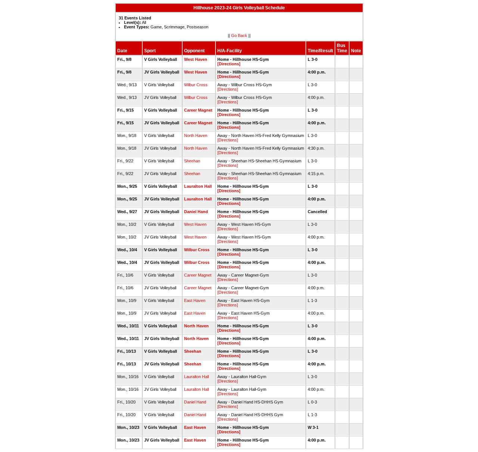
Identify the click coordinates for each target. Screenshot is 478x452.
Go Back (239, 35)
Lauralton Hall (198, 186)
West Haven (195, 59)
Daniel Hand (196, 211)
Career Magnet (198, 110)
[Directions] (228, 64)
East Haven (194, 300)
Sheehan (192, 161)
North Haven (195, 135)
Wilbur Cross (196, 84)
